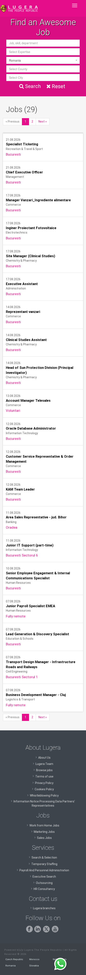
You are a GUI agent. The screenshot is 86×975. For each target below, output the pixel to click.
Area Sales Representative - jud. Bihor (36, 517)
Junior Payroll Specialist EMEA (30, 606)
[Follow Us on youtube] (56, 931)
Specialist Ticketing (22, 144)
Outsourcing (44, 883)
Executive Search (44, 876)
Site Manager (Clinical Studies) (30, 256)
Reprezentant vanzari (23, 312)
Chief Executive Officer (24, 172)
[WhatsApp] (60, 964)
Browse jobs (44, 770)
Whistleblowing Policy (44, 795)
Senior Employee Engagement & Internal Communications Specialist (38, 575)
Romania (10, 965)
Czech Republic (14, 959)
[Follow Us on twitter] (47, 931)
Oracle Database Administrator (31, 428)
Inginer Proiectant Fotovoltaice (31, 228)
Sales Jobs (44, 837)
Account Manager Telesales (28, 400)
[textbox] (43, 51)
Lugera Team (44, 764)
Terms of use (44, 776)
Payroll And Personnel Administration (44, 870)
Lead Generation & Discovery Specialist (37, 634)
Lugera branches (44, 908)
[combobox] (43, 51)
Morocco (34, 959)
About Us (44, 757)
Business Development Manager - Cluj (36, 695)
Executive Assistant (22, 284)
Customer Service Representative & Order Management (39, 459)
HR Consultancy (44, 889)
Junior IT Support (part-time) (29, 545)
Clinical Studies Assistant (26, 340)
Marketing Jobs (44, 831)
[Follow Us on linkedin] (38, 931)
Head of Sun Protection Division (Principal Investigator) (39, 370)
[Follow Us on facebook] (30, 931)
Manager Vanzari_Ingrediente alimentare (38, 200)
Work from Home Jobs (44, 825)
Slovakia (34, 965)
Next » (42, 121)
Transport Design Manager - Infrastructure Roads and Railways (40, 664)
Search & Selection (44, 857)
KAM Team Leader (20, 489)
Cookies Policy (44, 789)
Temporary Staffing (44, 864)
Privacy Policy (44, 783)
